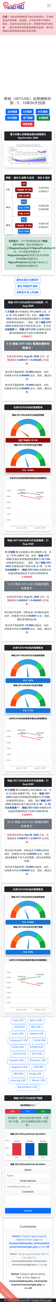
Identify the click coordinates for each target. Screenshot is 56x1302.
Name (28, 1169)
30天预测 (12, 117)
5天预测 (27, 111)
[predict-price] (14, 5)
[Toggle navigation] (49, 6)
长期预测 (43, 117)
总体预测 (12, 111)
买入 (43, 1111)
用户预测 (28, 117)
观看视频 (27, 124)
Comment (28, 1191)
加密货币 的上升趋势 (28, 292)
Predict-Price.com (42, 1300)
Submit (28, 1210)
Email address (28, 1180)
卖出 (13, 1111)
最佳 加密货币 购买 (27, 286)
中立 (28, 1111)
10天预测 (42, 111)
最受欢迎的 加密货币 (28, 279)
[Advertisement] (28, 66)
